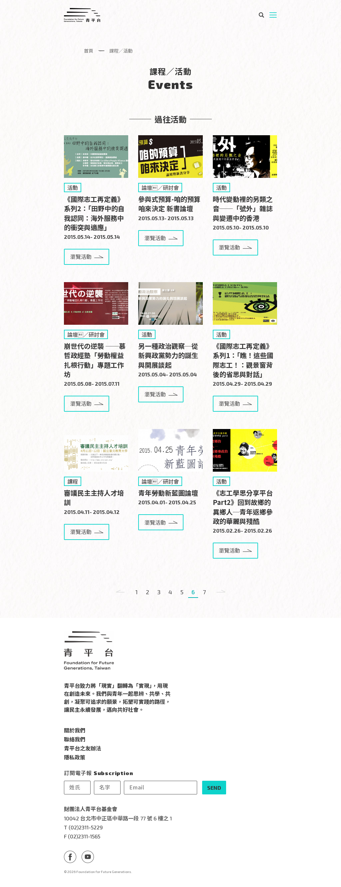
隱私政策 (74, 757)
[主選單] (273, 15)
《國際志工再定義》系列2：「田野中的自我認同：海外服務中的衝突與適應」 (94, 213)
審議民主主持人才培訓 (94, 497)
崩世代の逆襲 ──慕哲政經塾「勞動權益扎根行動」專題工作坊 (95, 360)
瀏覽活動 (81, 256)
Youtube (88, 857)
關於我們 (74, 730)
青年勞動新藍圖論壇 (168, 493)
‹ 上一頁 (120, 592)
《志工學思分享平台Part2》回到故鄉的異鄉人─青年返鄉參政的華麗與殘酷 (243, 507)
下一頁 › (220, 592)
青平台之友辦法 (82, 748)
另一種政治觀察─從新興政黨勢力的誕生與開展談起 (168, 355)
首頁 (88, 50)
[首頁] (82, 15)
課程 (72, 481)
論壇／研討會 (160, 188)
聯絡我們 (74, 739)
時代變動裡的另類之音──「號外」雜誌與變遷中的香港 (243, 208)
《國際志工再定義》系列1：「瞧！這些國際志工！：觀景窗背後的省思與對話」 (243, 360)
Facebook (70, 857)
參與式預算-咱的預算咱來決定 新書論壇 (169, 203)
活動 (72, 188)
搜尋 (261, 15)
